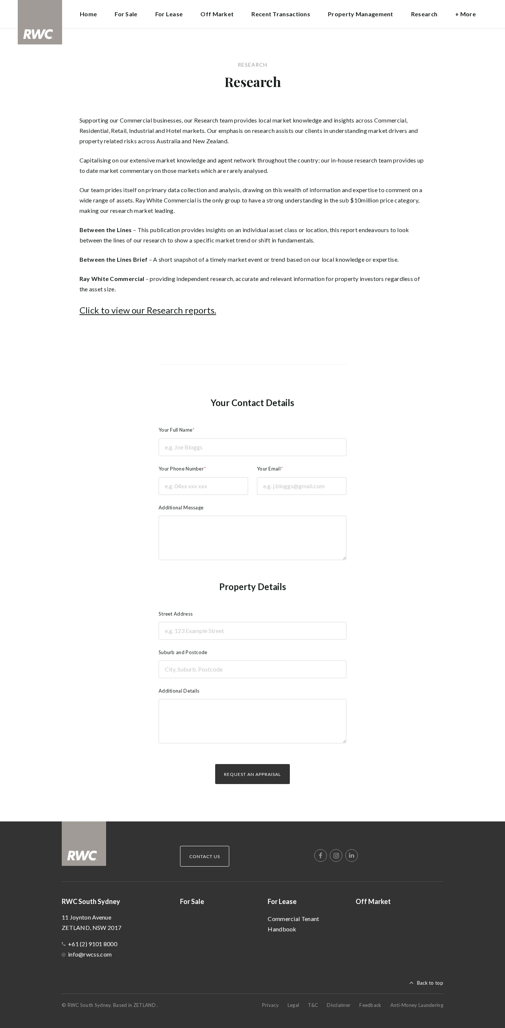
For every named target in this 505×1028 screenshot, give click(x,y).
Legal (293, 1005)
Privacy (270, 1005)
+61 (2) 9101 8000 (92, 943)
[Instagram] (336, 855)
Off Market (217, 13)
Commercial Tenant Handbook (293, 923)
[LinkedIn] (351, 855)
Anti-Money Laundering (416, 1005)
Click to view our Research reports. (147, 310)
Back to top (430, 983)
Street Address (176, 614)
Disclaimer (338, 1005)
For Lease (282, 901)
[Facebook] (320, 855)
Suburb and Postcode (183, 652)
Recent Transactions (280, 13)
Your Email (269, 469)
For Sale (126, 13)
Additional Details (179, 691)
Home (88, 13)
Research (424, 13)
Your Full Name (175, 430)
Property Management (360, 13)
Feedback (370, 1005)
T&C (313, 1005)
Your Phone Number (181, 469)
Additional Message (181, 507)
